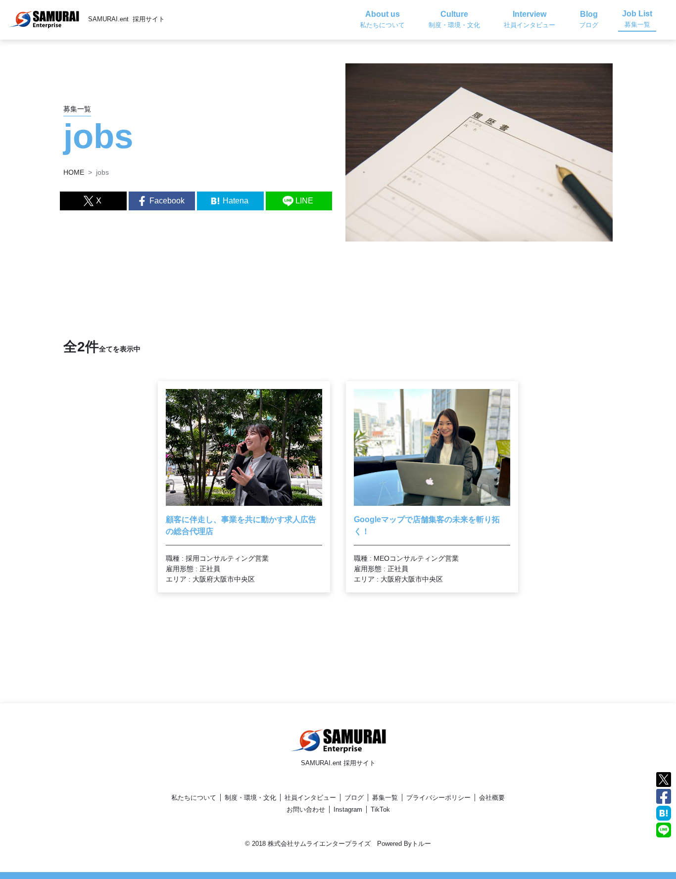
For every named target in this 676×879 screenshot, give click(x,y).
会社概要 (492, 797)
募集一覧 (385, 797)
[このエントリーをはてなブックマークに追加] (663, 812)
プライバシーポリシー (438, 797)
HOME (73, 172)
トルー (421, 843)
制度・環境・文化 (250, 797)
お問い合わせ (306, 809)
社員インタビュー (310, 797)
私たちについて (193, 797)
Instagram (348, 809)
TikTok (380, 809)
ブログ (354, 797)
